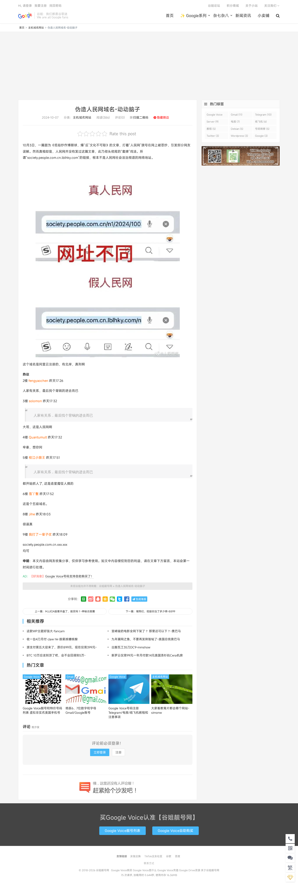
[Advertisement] (149, 65)
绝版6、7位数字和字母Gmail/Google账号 (80, 710)
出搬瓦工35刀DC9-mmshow (130, 647)
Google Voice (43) (215, 115)
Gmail (70, 676)
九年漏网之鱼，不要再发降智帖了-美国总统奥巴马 (145, 639)
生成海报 (140, 599)
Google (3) (261, 135)
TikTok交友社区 (153, 856)
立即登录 (100, 752)
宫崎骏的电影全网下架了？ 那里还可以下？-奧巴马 (146, 631)
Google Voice (32, 676)
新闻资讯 (243, 15)
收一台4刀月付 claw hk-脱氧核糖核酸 (52, 639)
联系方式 (149, 863)
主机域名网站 (36, 27)
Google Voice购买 (121, 870)
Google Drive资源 (189, 870)
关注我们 (270, 5)
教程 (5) (211, 128)
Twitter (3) (213, 135)
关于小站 (251, 5)
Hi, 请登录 (25, 5)
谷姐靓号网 (25, 15)
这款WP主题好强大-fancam (46, 631)
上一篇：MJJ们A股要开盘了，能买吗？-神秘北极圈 (65, 611)
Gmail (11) (236, 114)
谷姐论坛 (214, 5)
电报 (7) (235, 121)
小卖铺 (263, 15)
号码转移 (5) (262, 128)
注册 (118, 752)
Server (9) (213, 121)
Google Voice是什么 (145, 870)
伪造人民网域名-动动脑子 (107, 109)
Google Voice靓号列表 (122, 830)
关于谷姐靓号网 (210, 870)
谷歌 (168, 856)
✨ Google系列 (193, 15)
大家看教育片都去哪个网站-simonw (170, 710)
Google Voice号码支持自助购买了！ (69, 576)
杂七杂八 (221, 15)
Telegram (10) (263, 114)
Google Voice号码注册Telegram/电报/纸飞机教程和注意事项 (128, 712)
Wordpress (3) (239, 135)
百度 (177, 856)
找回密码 (55, 5)
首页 (170, 15)
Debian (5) (237, 128)
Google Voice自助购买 (175, 830)
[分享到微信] (112, 599)
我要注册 (40, 5)
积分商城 (233, 5)
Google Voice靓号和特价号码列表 (42, 710)
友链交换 (135, 856)
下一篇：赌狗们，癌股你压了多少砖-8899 (150, 611)
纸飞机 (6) (261, 121)
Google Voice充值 (167, 870)
